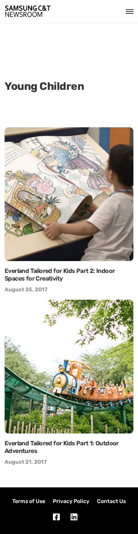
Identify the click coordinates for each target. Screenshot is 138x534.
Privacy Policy (71, 501)
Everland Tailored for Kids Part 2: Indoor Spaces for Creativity (60, 274)
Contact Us (111, 501)
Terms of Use (28, 501)
